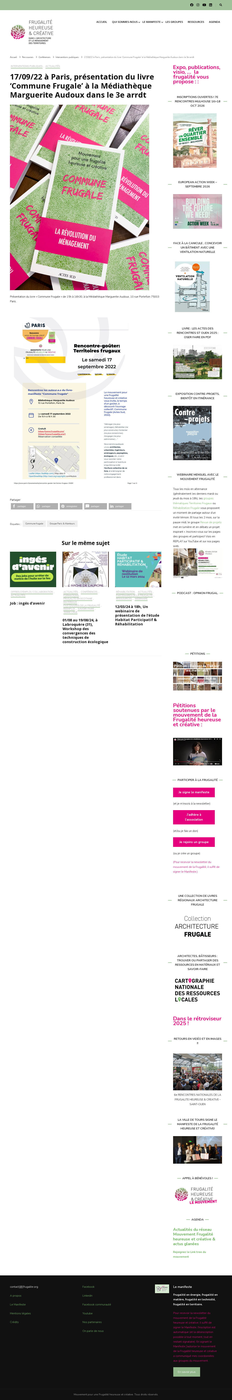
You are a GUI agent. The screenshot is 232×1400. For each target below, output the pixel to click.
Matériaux (70, 602)
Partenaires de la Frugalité (81, 605)
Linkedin (87, 1295)
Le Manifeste (18, 1304)
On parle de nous (93, 1331)
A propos (15, 1295)
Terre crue (70, 612)
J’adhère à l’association (194, 817)
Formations (71, 595)
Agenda (214, 22)
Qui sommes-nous (125, 22)
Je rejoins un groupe (194, 842)
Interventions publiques (27, 66)
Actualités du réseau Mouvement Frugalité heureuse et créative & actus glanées (194, 1237)
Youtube (87, 1313)
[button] (22, 506)
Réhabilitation (125, 592)
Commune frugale (34, 523)
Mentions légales (20, 1313)
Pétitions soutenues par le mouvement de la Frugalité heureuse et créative (197, 715)
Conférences (89, 592)
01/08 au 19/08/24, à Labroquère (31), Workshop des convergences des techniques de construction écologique (85, 631)
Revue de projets (210, 522)
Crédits (14, 1322)
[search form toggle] (220, 5)
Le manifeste (151, 22)
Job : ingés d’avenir (27, 603)
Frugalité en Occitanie (77, 598)
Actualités (52, 66)
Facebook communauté (96, 1304)
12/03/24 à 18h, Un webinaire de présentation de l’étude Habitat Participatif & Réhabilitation (137, 615)
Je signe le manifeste (194, 792)
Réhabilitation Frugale (186, 508)
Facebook (88, 1287)
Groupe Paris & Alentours (62, 523)
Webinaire (141, 598)
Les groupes (174, 22)
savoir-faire (86, 609)
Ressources (196, 22)
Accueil (101, 22)
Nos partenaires (92, 1322)
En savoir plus (187, 1372)
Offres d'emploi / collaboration (32, 592)
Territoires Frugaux (200, 503)
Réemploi (69, 609)
